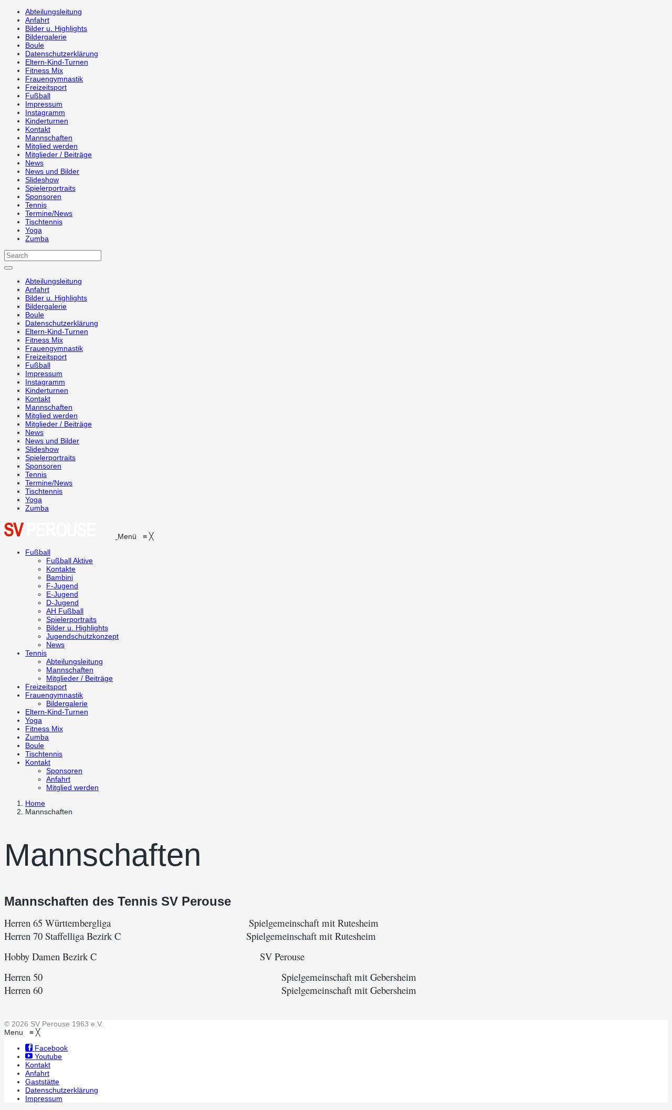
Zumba (37, 238)
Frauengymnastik (54, 79)
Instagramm (45, 112)
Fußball (37, 95)
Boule (34, 45)
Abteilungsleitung (53, 11)
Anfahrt (37, 20)
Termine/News (48, 213)
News (34, 163)
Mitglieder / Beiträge (58, 154)
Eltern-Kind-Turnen (56, 62)
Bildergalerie (46, 37)
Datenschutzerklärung (61, 53)
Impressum (43, 104)
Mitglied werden (51, 146)
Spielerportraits (50, 188)
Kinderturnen (46, 121)
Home (35, 803)
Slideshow (42, 179)
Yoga (33, 230)
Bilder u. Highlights (56, 28)
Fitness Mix (44, 70)
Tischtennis (43, 221)
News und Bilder (52, 171)
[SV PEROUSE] (61, 536)
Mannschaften (48, 137)
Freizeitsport (46, 87)
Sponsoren (43, 196)
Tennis (36, 205)
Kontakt (37, 129)
